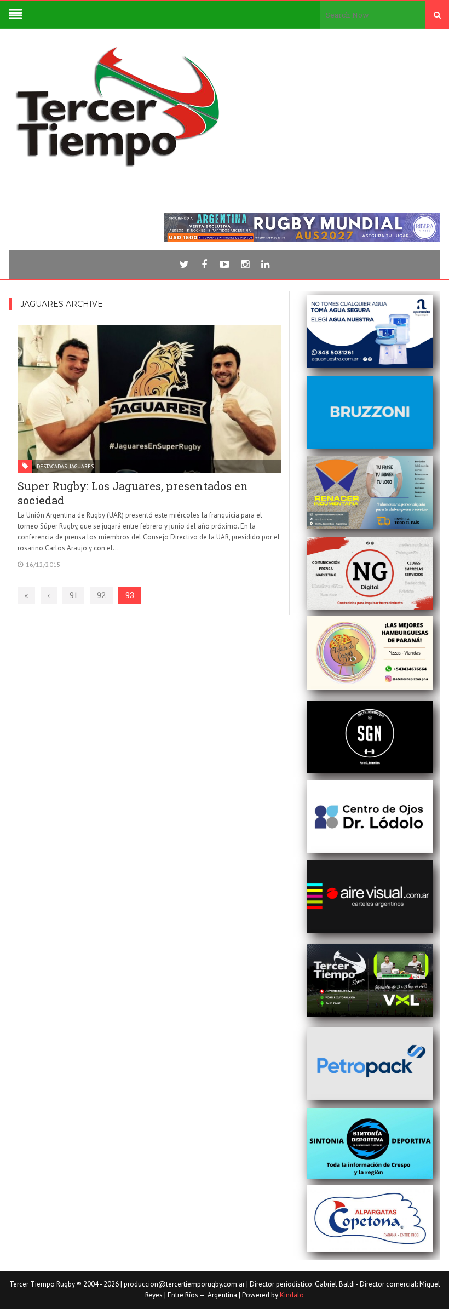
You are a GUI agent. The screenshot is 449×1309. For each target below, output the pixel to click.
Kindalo (292, 1295)
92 (101, 595)
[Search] (437, 15)
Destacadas (52, 466)
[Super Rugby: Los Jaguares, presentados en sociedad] (149, 399)
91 (73, 595)
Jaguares (82, 466)
